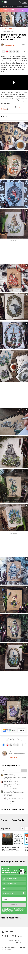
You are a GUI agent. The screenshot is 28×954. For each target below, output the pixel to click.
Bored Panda (7, 931)
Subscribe (14, 904)
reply (10, 778)
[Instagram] (5, 936)
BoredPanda (5, 2)
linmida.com (11, 107)
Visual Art (11, 28)
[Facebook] (2, 936)
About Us (4, 942)
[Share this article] (24, 51)
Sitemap (22, 942)
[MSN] (18, 936)
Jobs (9, 942)
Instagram (19, 107)
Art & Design (4, 28)
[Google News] (21, 936)
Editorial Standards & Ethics (9, 947)
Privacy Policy (21, 947)
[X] (10, 936)
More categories (8, 893)
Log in (24, 2)
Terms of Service (6, 949)
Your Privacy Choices (7, 940)
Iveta (6, 44)
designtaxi (4, 109)
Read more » (14, 757)
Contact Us (15, 942)
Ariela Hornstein (8, 781)
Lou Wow (6, 791)
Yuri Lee (6, 774)
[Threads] (15, 936)
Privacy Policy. (12, 911)
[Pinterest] (7, 936)
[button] (22, 828)
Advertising (18, 940)
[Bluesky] (13, 936)
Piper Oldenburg (11, 798)
